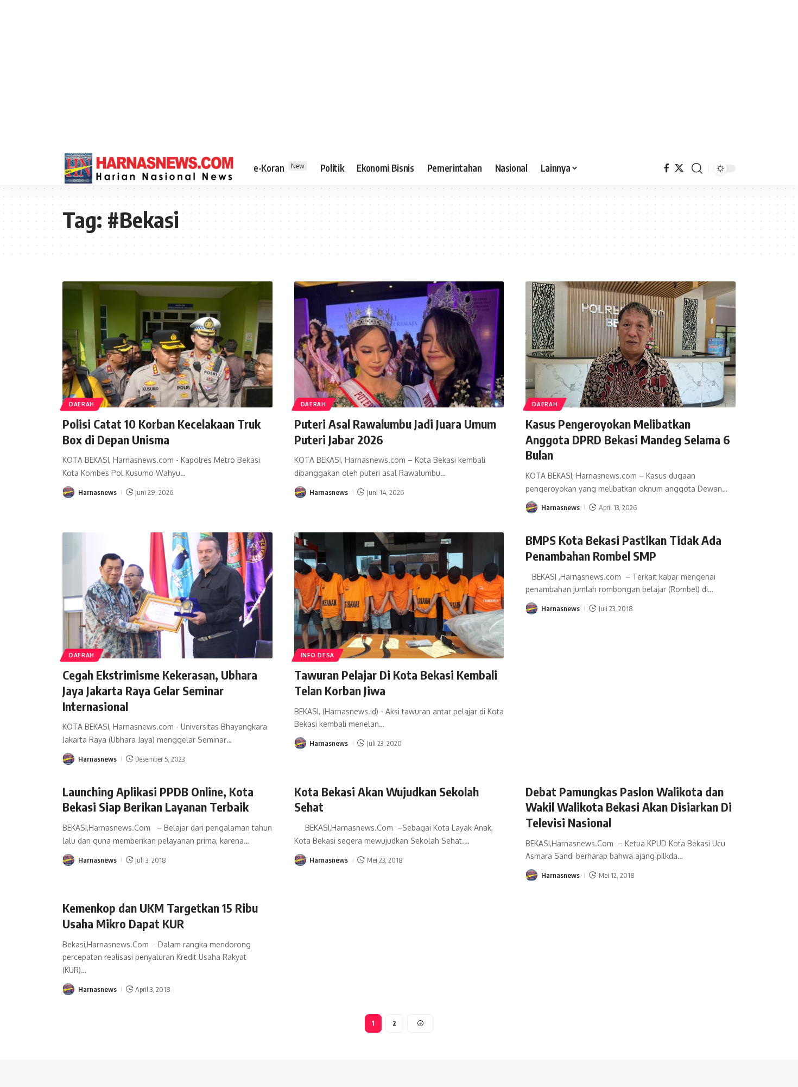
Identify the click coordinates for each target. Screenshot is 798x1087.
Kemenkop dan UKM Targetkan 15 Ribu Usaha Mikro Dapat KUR (160, 915)
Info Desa (317, 655)
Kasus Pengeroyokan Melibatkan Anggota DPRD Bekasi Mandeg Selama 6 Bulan (627, 439)
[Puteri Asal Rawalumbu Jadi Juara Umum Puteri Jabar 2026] (399, 344)
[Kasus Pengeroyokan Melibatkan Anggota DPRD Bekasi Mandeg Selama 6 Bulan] (630, 344)
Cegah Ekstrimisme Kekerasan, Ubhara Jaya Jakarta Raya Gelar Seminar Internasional (159, 690)
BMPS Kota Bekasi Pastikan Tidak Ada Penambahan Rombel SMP (623, 547)
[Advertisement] (399, 76)
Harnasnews (97, 492)
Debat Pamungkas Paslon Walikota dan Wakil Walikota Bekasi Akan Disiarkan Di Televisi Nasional (628, 807)
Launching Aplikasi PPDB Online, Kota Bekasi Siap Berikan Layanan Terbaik (158, 799)
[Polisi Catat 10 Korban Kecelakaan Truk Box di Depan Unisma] (167, 344)
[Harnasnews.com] (149, 168)
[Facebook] (666, 168)
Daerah (81, 404)
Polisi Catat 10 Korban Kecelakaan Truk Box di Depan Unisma (161, 431)
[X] (679, 168)
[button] (697, 168)
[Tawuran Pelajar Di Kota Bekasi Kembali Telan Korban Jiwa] (399, 595)
